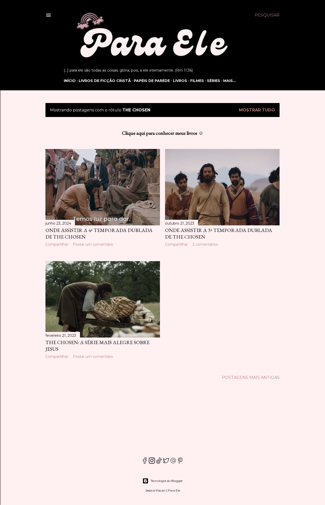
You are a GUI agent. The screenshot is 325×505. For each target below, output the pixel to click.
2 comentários (205, 244)
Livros (180, 80)
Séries (213, 80)
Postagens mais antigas (251, 377)
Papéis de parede (152, 80)
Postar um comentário (93, 244)
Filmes (197, 80)
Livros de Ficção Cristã (105, 80)
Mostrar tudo (257, 110)
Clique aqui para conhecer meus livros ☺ (162, 133)
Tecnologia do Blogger (167, 481)
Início (70, 80)
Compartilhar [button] (56, 244)
